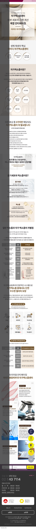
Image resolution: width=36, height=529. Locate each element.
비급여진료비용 (27, 508)
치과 (26, 512)
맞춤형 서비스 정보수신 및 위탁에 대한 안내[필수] (21, 469)
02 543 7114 (11, 479)
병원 (10, 512)
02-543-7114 (15, 520)
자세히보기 (12, 469)
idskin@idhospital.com (20, 522)
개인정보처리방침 (18, 508)
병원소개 (8, 508)
